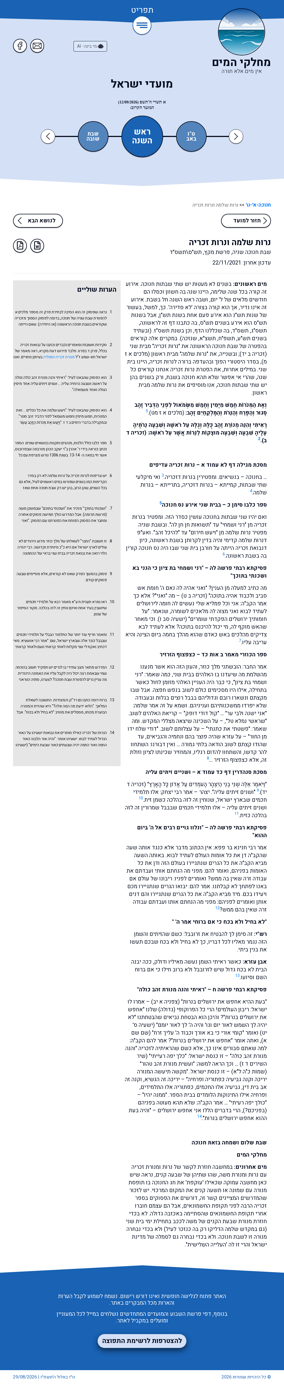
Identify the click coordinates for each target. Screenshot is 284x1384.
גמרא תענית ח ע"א (86, 602)
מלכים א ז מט (166, 413)
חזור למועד (247, 221)
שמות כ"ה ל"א (249, 1072)
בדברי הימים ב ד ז (77, 422)
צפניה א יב (165, 1002)
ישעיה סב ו (172, 619)
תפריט (142, 10)
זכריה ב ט (194, 596)
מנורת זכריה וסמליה (59, 357)
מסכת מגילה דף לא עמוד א (234, 465)
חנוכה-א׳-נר (257, 205)
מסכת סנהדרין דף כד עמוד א (232, 772)
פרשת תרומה (94, 514)
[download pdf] (20, 246)
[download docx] (37, 246)
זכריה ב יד (253, 354)
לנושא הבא (41, 221)
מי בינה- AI (87, 46)
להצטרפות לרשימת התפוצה (142, 1341)
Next (236, 136)
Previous (49, 136)
